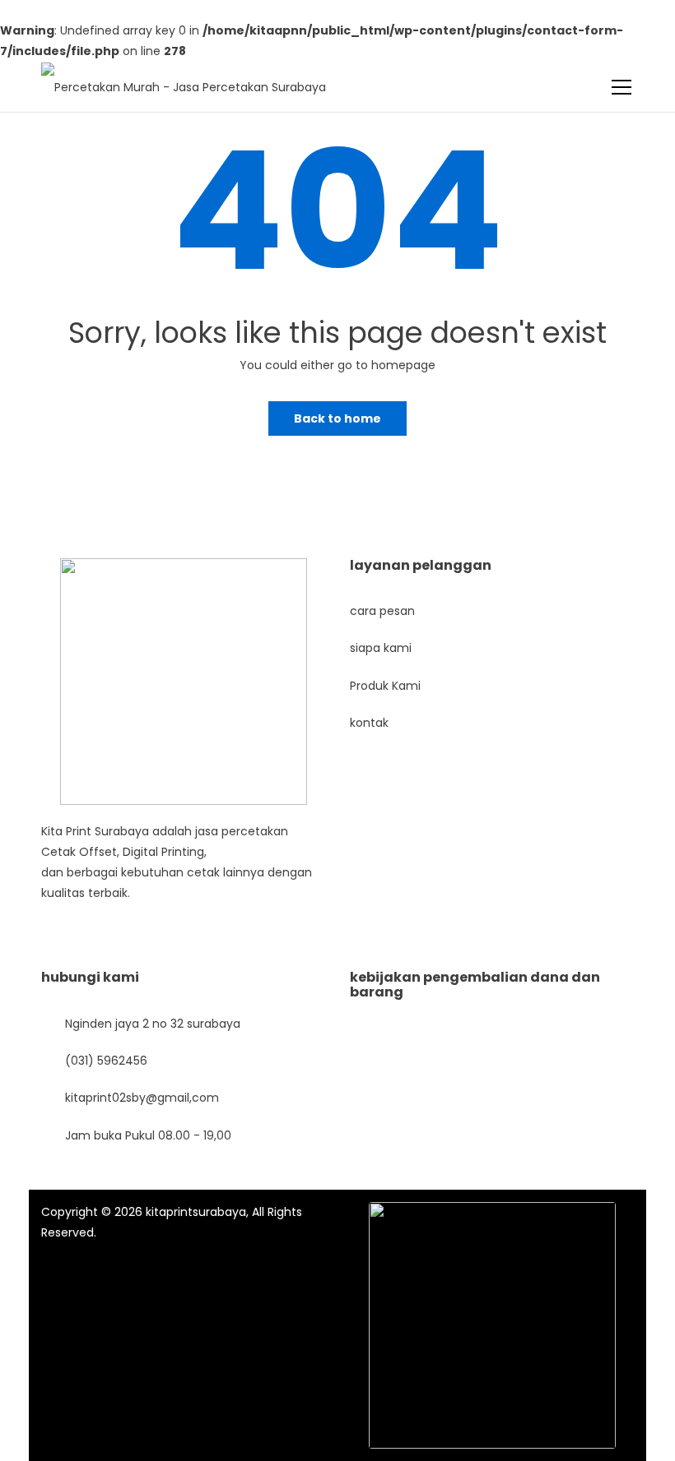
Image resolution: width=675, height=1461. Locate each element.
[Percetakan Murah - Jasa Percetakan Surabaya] (183, 77)
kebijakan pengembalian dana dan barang (475, 984)
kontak (369, 722)
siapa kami (381, 648)
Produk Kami (385, 685)
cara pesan (382, 611)
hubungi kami (90, 977)
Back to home (337, 418)
